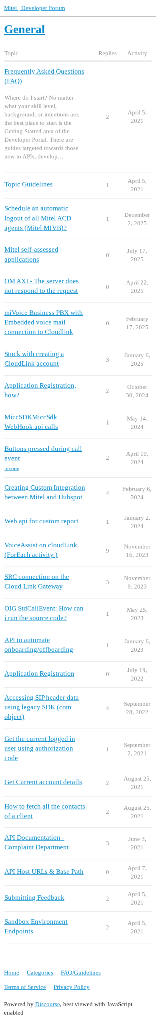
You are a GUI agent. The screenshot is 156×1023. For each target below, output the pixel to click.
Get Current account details (43, 782)
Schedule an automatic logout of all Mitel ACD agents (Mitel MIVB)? (37, 217)
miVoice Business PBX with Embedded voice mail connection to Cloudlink (43, 322)
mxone (11, 468)
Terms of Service (25, 987)
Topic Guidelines (28, 184)
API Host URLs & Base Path (44, 871)
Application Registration (39, 673)
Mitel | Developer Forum (34, 8)
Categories (40, 972)
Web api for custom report (41, 521)
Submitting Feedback (34, 897)
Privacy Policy (72, 987)
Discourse (47, 1004)
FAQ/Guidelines (81, 972)
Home (11, 972)
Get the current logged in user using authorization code (39, 748)
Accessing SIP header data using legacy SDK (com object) (41, 707)
